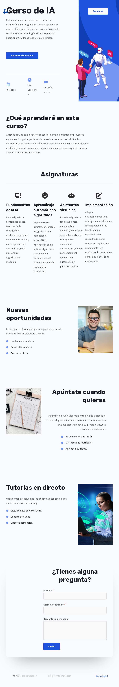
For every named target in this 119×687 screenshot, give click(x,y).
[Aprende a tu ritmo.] (74, 449)
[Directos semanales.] (19, 523)
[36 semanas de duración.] (77, 437)
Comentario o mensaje (55, 619)
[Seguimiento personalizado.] (24, 511)
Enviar (51, 646)
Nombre (48, 590)
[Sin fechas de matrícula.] (76, 443)
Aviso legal (102, 676)
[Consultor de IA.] (17, 353)
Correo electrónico (54, 604)
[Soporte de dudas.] (18, 517)
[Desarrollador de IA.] (19, 347)
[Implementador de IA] (20, 341)
